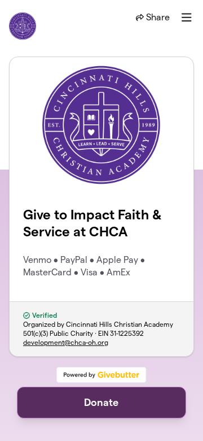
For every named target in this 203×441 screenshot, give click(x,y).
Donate (101, 402)
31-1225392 (127, 333)
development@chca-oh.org (65, 342)
